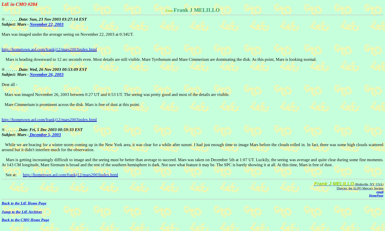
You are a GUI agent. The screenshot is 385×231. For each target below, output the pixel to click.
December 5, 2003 (45, 134)
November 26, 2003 (47, 74)
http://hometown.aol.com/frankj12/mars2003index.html (49, 49)
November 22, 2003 (47, 24)
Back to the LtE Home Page (24, 203)
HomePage (376, 195)
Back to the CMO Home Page (25, 220)
